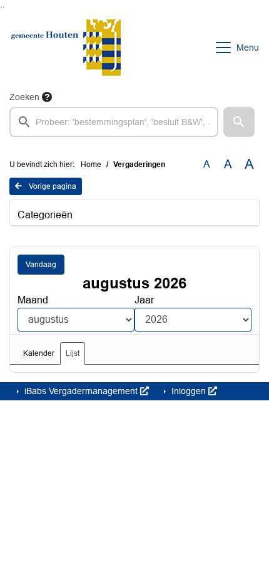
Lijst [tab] (72, 353)
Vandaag (41, 264)
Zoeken (24, 97)
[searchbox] (113, 122)
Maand (33, 300)
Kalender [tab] (38, 353)
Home (91, 164)
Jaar (144, 300)
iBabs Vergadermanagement (81, 391)
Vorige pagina (51, 186)
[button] (239, 122)
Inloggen (188, 391)
